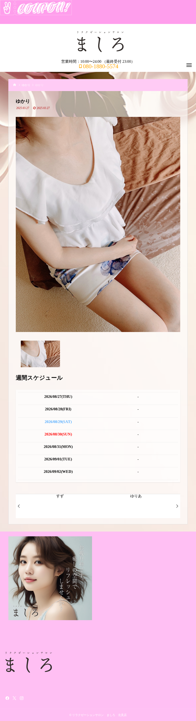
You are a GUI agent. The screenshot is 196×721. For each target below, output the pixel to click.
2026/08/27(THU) (58, 397)
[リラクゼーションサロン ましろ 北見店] (100, 42)
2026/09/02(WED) (58, 471)
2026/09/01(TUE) (58, 459)
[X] (14, 698)
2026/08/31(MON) (58, 447)
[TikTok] (28, 698)
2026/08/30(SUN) (58, 434)
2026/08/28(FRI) (58, 409)
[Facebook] (7, 698)
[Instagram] (21, 698)
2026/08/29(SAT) (58, 422)
